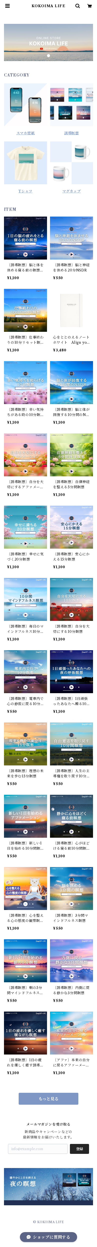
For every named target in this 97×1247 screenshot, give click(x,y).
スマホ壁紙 (25, 133)
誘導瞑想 (71, 133)
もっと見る (48, 1098)
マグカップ (71, 191)
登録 (79, 1149)
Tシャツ (25, 191)
